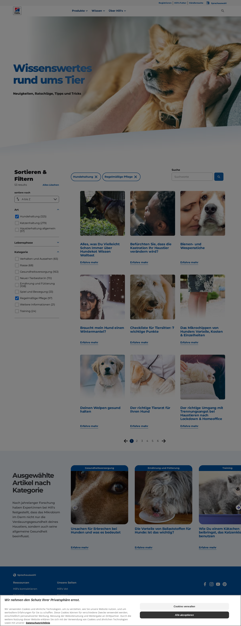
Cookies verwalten (184, 606)
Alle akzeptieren (184, 615)
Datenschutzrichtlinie (38, 622)
